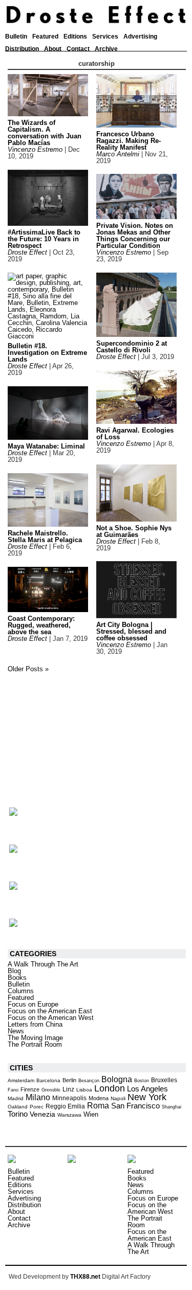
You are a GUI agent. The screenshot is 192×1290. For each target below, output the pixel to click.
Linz (68, 1089)
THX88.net (85, 1276)
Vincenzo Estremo (35, 149)
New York (146, 1097)
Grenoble (50, 1089)
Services (105, 36)
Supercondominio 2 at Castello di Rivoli (131, 346)
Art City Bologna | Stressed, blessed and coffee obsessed (131, 631)
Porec (37, 1106)
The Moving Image (35, 1038)
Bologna (116, 1079)
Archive (106, 48)
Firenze (29, 1089)
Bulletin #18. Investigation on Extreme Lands (47, 352)
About (52, 48)
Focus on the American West (51, 1018)
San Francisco (135, 1106)
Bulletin (16, 36)
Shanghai (171, 1106)
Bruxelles (164, 1080)
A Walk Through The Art (43, 964)
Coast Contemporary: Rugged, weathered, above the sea (41, 625)
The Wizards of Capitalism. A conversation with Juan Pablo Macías (44, 133)
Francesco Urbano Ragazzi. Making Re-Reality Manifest (128, 140)
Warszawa (69, 1115)
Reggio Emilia (65, 1106)
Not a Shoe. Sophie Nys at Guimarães (134, 531)
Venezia (42, 1114)
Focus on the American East (50, 1011)
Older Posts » (28, 669)
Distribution (22, 48)
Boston (141, 1080)
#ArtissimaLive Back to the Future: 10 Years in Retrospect (44, 238)
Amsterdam (21, 1080)
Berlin (69, 1080)
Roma (98, 1105)
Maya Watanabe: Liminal (46, 446)
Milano (38, 1097)
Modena (99, 1098)
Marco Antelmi (117, 154)
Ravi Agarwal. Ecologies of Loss (135, 433)
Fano (13, 1089)
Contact (78, 48)
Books (17, 977)
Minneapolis (69, 1098)
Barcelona (48, 1080)
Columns (21, 991)
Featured (45, 36)
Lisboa (84, 1089)
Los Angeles (147, 1088)
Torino (18, 1113)
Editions (75, 36)
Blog (14, 971)
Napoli (118, 1098)
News (16, 1031)
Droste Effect (27, 252)
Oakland (18, 1106)
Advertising (140, 36)
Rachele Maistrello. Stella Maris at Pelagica (45, 536)
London (109, 1088)
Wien (90, 1114)
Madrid (16, 1098)
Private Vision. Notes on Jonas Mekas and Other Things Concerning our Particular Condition (134, 235)
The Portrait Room (35, 1044)
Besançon (88, 1080)
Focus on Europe (33, 1004)
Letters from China (35, 1024)
